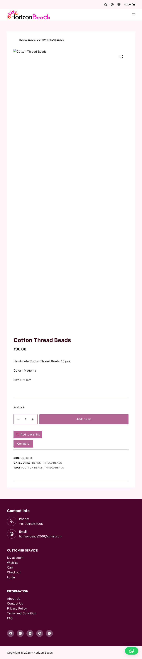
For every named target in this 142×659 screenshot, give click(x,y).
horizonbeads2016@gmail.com (40, 536)
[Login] (112, 4)
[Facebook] (10, 633)
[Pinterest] (39, 633)
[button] (131, 651)
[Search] (105, 4)
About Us (13, 598)
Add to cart (84, 419)
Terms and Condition (21, 613)
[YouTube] (29, 633)
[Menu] (133, 14)
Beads (31, 39)
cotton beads (32, 467)
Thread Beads (52, 462)
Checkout (14, 572)
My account (15, 557)
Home (22, 39)
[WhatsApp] (49, 633)
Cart (10, 567)
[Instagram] (20, 633)
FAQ (10, 618)
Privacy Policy (17, 608)
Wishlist (12, 562)
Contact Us (15, 603)
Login (11, 577)
